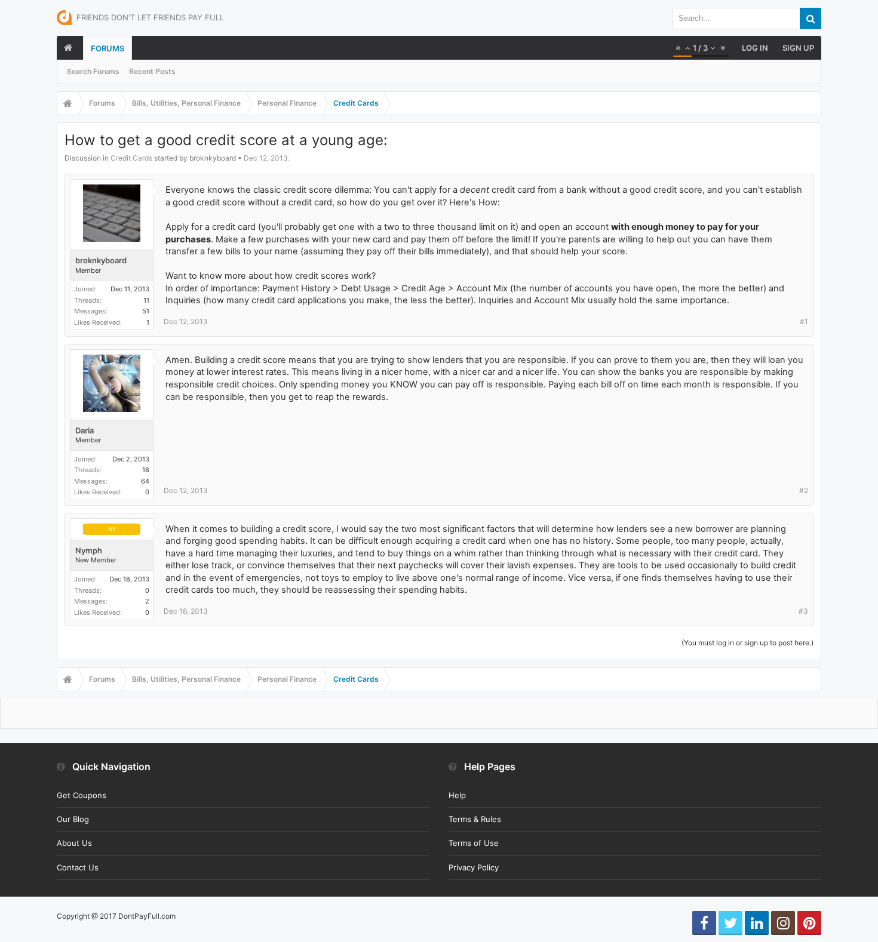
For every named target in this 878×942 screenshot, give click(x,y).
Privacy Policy (474, 867)
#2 (803, 490)
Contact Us (78, 867)
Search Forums (93, 71)
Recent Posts (152, 71)
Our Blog (73, 819)
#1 (804, 321)
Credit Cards (131, 157)
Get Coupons (81, 795)
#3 (803, 611)
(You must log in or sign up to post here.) (747, 642)
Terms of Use (474, 843)
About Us (74, 843)
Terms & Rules (475, 819)
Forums (107, 48)
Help (457, 795)
